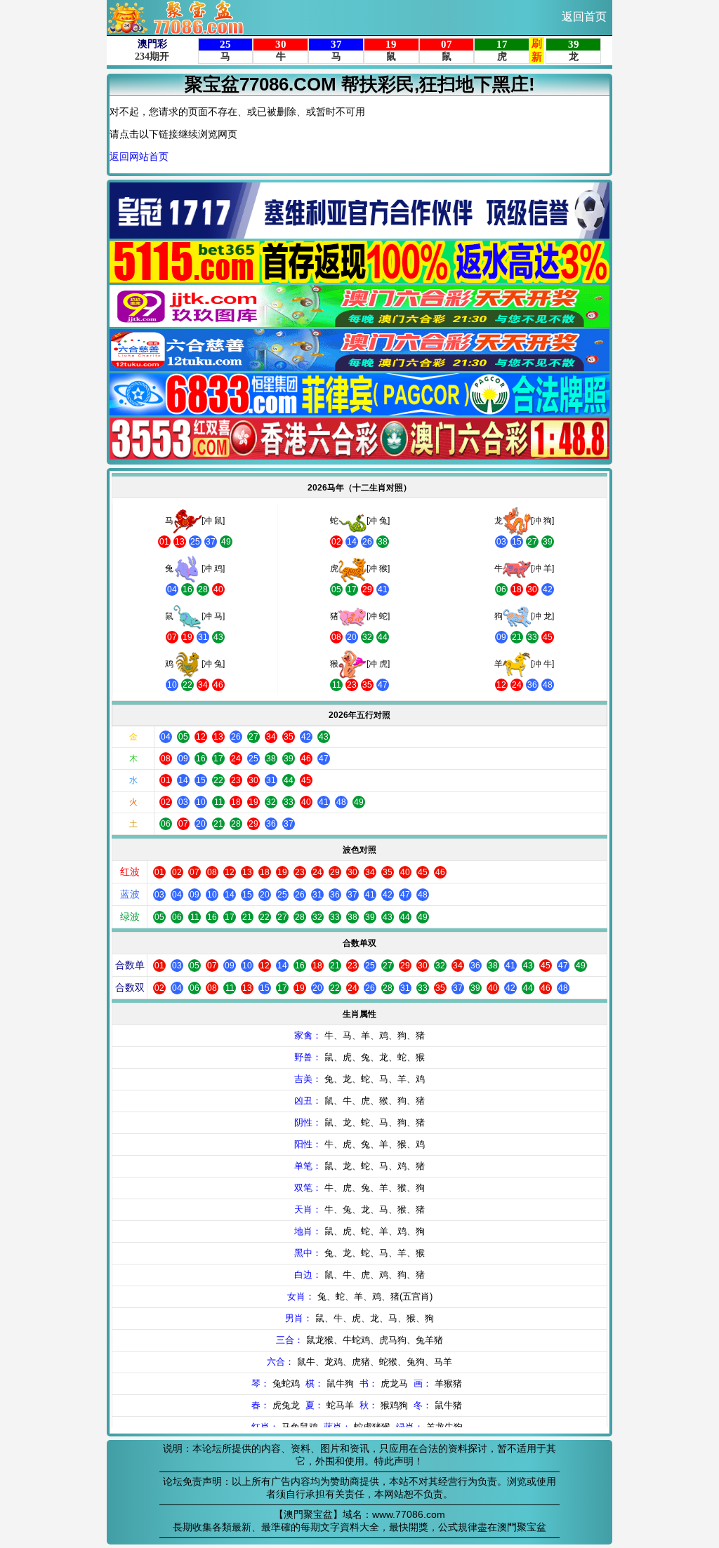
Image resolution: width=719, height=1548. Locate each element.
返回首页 (584, 16)
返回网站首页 (139, 156)
